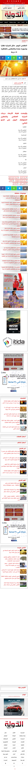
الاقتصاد (24, 41)
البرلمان (5, 736)
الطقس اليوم (23, 184)
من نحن (5, 757)
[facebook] (20, 1)
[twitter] (18, 1)
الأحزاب (14, 748)
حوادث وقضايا (12, 22)
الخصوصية (14, 760)
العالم (22, 748)
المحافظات (5, 739)
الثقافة (22, 745)
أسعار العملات (21, 436)
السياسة (22, 739)
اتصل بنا (5, 760)
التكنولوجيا (5, 742)
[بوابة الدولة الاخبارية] (14, 707)
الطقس (11, 181)
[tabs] (7, 1)
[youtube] (16, 1)
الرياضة (6, 22)
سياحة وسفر (14, 757)
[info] (10, 1)
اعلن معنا (22, 760)
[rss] (14, 1)
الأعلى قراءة (21, 547)
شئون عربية (5, 754)
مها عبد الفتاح (17, 83)
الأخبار (23, 22)
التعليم (23, 751)
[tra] (14, 532)
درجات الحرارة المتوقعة (20, 181)
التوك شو (15, 751)
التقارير (14, 739)
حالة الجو (15, 184)
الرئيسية (22, 733)
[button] (2, 707)
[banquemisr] (14, 29)
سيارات (22, 757)
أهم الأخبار (22, 480)
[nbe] (14, 36)
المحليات (5, 748)
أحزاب (14, 754)
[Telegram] (19, 58)
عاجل (19, 22)
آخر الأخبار (22, 448)
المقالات (5, 745)
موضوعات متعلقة (20, 193)
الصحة (14, 745)
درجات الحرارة (23, 178)
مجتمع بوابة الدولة (5, 751)
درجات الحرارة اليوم (13, 178)
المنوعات (14, 742)
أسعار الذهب (21, 442)
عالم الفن (22, 754)
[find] (12, 1)
